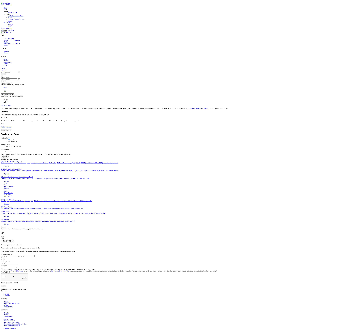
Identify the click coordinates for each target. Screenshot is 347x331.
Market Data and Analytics (15, 16)
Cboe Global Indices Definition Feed (198, 108)
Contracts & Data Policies (11, 303)
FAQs (6, 305)
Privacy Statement (9, 321)
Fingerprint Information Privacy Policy (15, 324)
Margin (10, 21)
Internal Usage (5, 144)
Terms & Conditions (10, 328)
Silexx (10, 25)
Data (5, 8)
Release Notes (8, 306)
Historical (12, 140)
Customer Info (8, 316)
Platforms (7, 22)
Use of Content (8, 319)
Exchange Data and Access (15, 19)
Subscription (13, 141)
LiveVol (10, 24)
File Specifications (6, 127)
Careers (6, 294)
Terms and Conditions (17, 271)
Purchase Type (5, 138)
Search (3, 74)
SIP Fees (6, 302)
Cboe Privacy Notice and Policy (60, 271)
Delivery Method (6, 149)
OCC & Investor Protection (12, 325)
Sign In (6, 313)
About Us (7, 295)
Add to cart (4, 158)
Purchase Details (5, 130)
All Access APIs (12, 12)
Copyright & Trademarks (11, 322)
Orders (6, 314)
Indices (10, 17)
